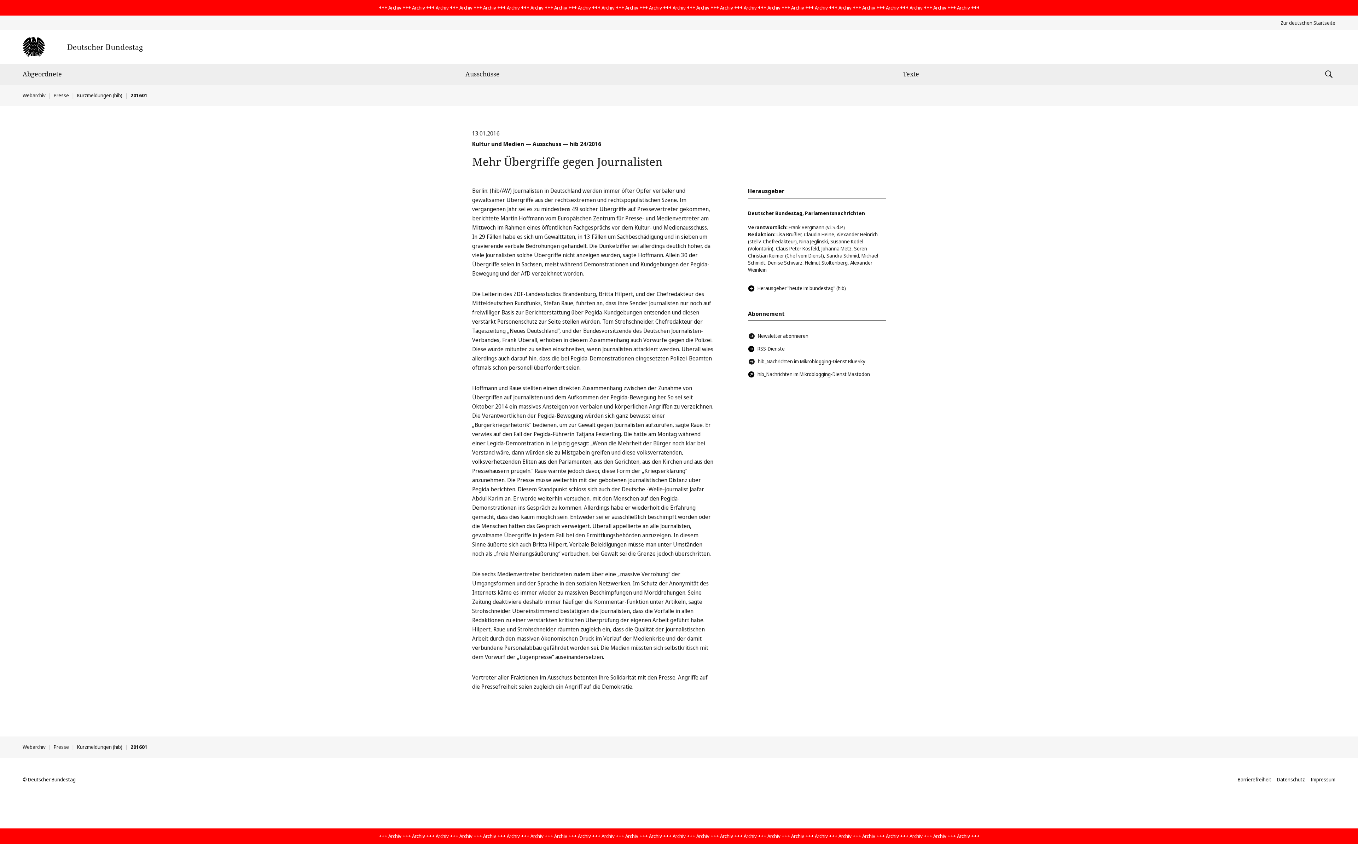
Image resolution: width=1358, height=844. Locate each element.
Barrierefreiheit (1254, 779)
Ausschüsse (482, 74)
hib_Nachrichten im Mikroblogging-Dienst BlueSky (811, 361)
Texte (911, 74)
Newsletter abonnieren (783, 336)
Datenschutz (1291, 779)
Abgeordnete (42, 74)
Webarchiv (34, 95)
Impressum (1323, 779)
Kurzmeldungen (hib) (99, 95)
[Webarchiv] (83, 47)
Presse (61, 95)
